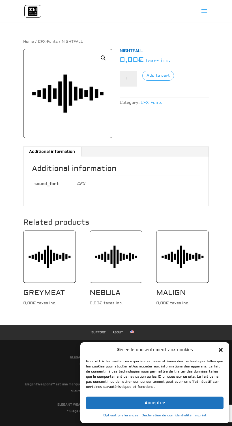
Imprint (200, 415)
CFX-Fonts (48, 41)
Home (28, 41)
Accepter (155, 403)
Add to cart (158, 75)
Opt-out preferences (121, 415)
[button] (221, 350)
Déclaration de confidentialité (166, 415)
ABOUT (118, 332)
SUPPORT (98, 332)
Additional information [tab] (52, 151)
